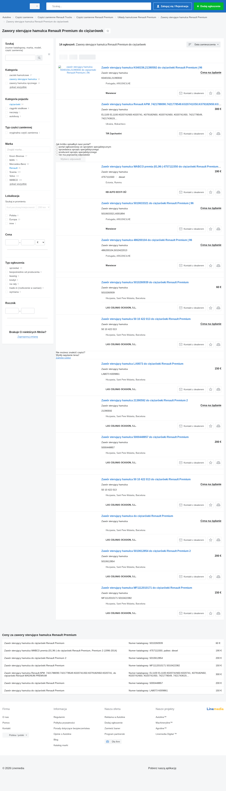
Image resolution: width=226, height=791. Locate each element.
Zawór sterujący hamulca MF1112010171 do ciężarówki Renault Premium (146, 587)
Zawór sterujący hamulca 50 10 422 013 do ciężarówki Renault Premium (146, 319)
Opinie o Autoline (62, 734)
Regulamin (59, 717)
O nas (5, 717)
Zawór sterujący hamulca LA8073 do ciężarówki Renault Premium (142, 363)
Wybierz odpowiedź (71, 159)
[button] (210, 93)
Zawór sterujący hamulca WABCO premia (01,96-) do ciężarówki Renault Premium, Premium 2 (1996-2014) (60, 650)
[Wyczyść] (49, 54)
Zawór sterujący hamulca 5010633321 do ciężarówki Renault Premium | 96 (147, 203)
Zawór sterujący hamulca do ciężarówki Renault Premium (137, 516)
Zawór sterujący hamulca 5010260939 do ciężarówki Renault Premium (145, 282)
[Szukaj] (49, 6)
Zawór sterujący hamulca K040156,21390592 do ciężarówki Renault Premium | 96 (151, 67)
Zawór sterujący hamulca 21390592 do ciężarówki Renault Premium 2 (144, 400)
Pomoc (6, 722)
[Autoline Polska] (14, 6)
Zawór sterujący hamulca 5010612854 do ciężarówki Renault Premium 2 (146, 551)
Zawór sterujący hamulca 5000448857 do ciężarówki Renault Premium (145, 437)
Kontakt (6, 728)
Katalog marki (61, 745)
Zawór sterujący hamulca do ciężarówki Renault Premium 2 (35, 658)
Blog (56, 739)
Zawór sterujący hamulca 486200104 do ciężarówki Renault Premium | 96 (146, 240)
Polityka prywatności (64, 722)
